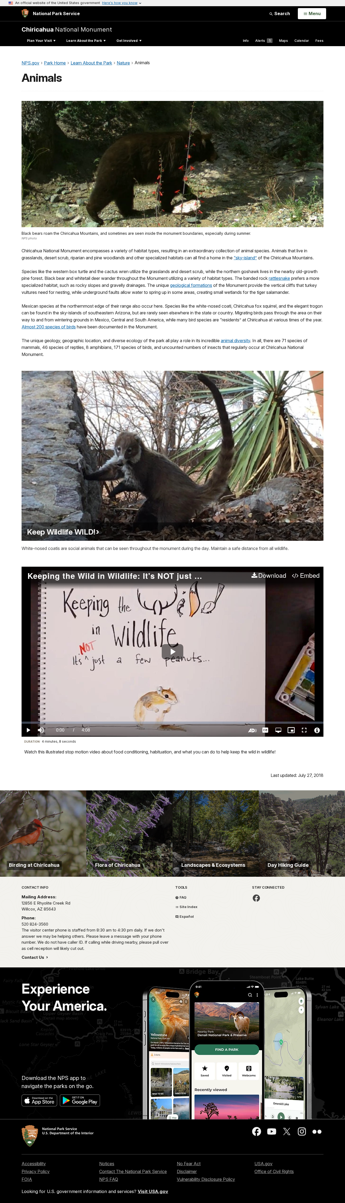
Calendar (301, 41)
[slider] (172, 723)
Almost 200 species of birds (49, 326)
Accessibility (34, 1163)
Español (186, 916)
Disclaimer (187, 1171)
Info (246, 41)
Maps (283, 41)
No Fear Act (189, 1163)
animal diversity (235, 340)
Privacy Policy (36, 1171)
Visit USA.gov (153, 1191)
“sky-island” (245, 257)
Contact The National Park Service (133, 1171)
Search (281, 13)
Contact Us (33, 957)
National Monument (67, 29)
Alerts (262, 41)
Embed (309, 575)
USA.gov (263, 1163)
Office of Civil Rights (274, 1171)
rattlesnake (279, 278)
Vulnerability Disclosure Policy (206, 1179)
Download (272, 575)
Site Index (188, 907)
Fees (319, 41)
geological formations (191, 285)
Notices (106, 1163)
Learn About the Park (84, 41)
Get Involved (127, 41)
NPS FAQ (108, 1179)
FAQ (183, 897)
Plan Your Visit (39, 41)
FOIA (27, 1179)
